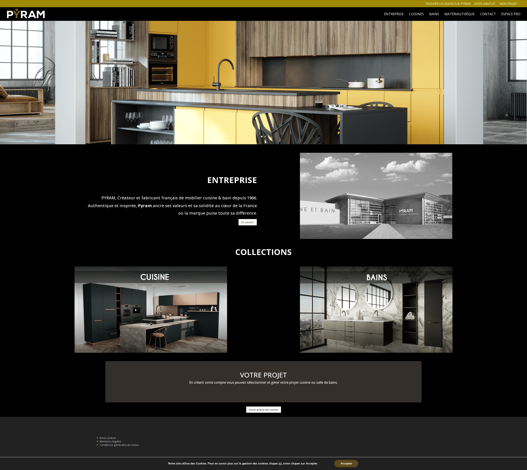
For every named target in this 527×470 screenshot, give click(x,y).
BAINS (434, 14)
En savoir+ (247, 222)
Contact (488, 14)
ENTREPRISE (394, 14)
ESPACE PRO (510, 14)
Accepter (346, 463)
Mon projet (508, 4)
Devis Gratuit (108, 438)
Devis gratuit (485, 4)
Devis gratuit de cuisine (263, 409)
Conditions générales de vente (119, 445)
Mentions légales (110, 441)
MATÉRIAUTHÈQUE (459, 14)
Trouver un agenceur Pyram (447, 4)
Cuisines (416, 14)
